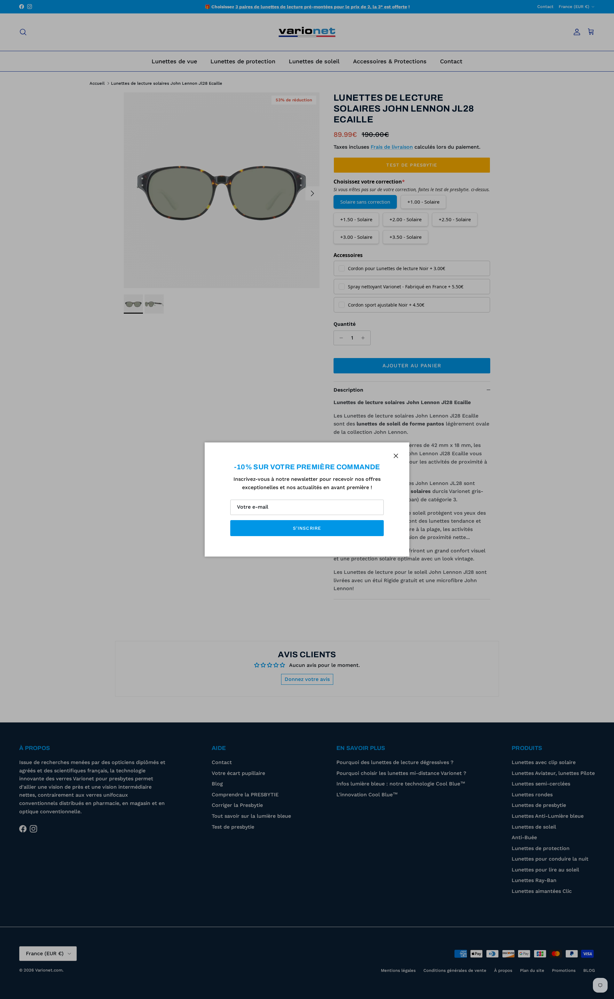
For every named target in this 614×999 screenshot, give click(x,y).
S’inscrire (307, 528)
